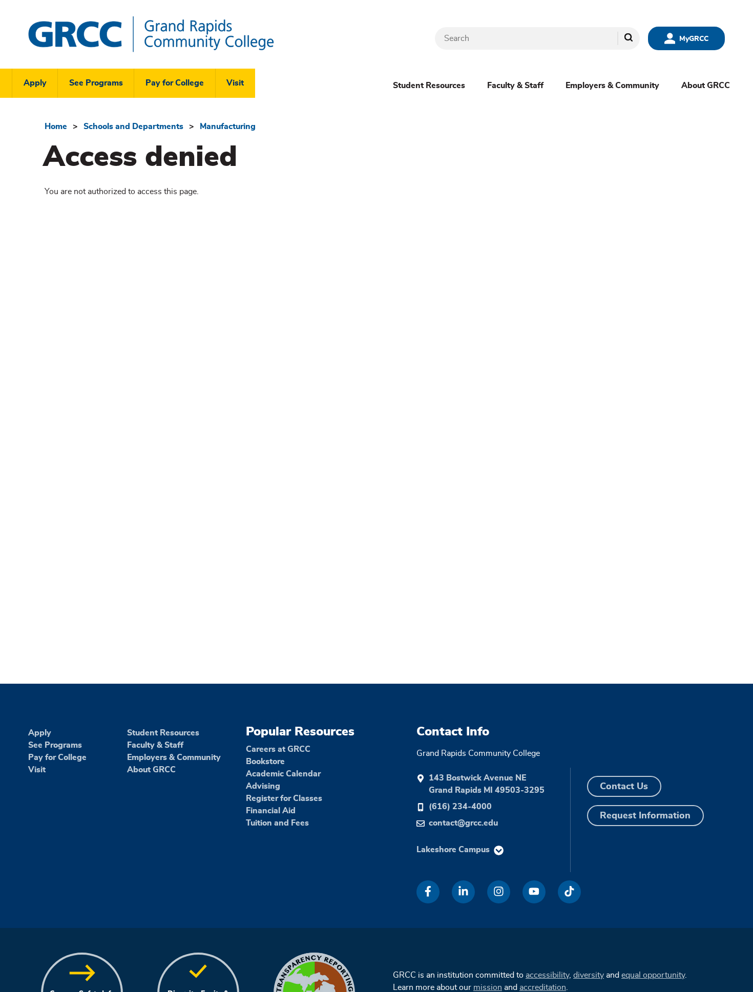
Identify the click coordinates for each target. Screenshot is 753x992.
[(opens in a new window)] (428, 891)
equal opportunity (653, 975)
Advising (263, 786)
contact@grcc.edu (463, 823)
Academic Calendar (283, 774)
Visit (235, 83)
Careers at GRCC (278, 749)
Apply (35, 83)
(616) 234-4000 (460, 807)
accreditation (542, 987)
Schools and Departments (133, 126)
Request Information (645, 815)
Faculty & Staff (515, 85)
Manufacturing (228, 126)
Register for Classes (284, 798)
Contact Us (624, 786)
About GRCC (705, 85)
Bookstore (265, 761)
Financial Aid (271, 811)
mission (487, 987)
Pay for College (174, 83)
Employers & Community (612, 85)
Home (56, 126)
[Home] (182, 34)
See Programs (96, 83)
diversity (588, 975)
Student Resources (429, 85)
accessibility (547, 975)
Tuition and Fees (277, 823)
